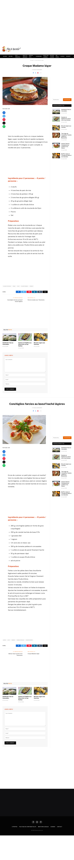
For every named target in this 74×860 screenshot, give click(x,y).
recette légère (24, 286)
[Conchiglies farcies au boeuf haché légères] (24, 443)
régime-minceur (20, 640)
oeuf (18, 286)
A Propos (14, 826)
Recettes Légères (45, 56)
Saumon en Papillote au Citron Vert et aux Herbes (24, 344)
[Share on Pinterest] (38, 73)
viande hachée (29, 640)
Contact (59, 826)
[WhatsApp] (4, 126)
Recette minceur (25, 56)
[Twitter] (4, 116)
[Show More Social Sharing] (41, 73)
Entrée (11, 56)
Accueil (5, 56)
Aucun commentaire (37, 69)
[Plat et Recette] (11, 50)
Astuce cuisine (52, 56)
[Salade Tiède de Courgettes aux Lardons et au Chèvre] (56, 145)
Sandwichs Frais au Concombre (8, 343)
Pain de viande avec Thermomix (36, 300)
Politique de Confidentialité (27, 826)
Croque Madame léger (33, 653)
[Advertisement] (37, 10)
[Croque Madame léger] (25, 104)
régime (31, 286)
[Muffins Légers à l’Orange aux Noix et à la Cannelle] (56, 155)
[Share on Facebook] (33, 73)
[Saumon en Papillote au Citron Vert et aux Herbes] (25, 337)
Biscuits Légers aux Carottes (39, 343)
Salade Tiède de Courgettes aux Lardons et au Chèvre (65, 146)
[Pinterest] (4, 119)
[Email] (4, 123)
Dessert (68, 56)
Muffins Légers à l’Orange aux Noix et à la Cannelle (66, 155)
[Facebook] (4, 112)
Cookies (53, 826)
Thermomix (39, 56)
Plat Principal (17, 56)
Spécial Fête (31, 56)
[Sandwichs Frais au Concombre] (9, 337)
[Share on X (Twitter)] (35, 73)
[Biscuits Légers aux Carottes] (41, 337)
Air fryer (57, 56)
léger (14, 286)
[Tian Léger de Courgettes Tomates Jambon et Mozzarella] (56, 135)
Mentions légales (43, 826)
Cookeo (62, 56)
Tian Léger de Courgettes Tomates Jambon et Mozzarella (66, 135)
